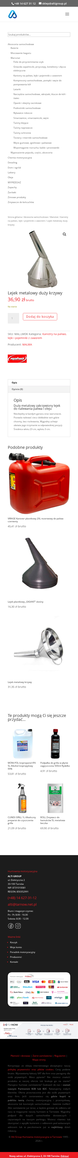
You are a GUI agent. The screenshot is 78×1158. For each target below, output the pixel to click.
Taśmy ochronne (22, 132)
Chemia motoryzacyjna (20, 157)
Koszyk (13, 942)
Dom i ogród (14, 167)
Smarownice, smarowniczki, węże (31, 118)
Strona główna (15, 217)
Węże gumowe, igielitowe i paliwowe (32, 142)
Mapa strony (39, 1059)
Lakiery (11, 172)
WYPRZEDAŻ (14, 182)
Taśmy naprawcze (23, 127)
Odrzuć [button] (65, 1156)
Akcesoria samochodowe (36, 217)
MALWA (27, 344)
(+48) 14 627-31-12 (22, 897)
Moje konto (16, 947)
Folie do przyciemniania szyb (28, 61)
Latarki (17, 89)
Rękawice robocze (22, 113)
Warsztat (54, 217)
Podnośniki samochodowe (27, 108)
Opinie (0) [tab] (17, 389)
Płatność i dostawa (20, 1055)
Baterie (14, 48)
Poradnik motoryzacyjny (22, 952)
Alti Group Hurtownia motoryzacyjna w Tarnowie (36, 1136)
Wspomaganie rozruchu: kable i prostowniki (36, 147)
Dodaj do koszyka (40, 317)
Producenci (16, 957)
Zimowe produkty (17, 197)
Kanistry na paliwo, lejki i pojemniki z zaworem (37, 335)
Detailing (12, 162)
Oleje (10, 177)
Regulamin (60, 1055)
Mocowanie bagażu (21, 53)
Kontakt (14, 961)
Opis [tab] (14, 382)
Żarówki (12, 192)
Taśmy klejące (20, 122)
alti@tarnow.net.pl (22, 904)
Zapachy (12, 187)
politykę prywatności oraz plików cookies (31, 1069)
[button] (64, 234)
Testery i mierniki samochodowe (30, 137)
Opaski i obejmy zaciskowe (27, 103)
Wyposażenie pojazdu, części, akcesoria (31, 152)
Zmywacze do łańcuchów (21, 202)
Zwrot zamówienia (42, 1055)
